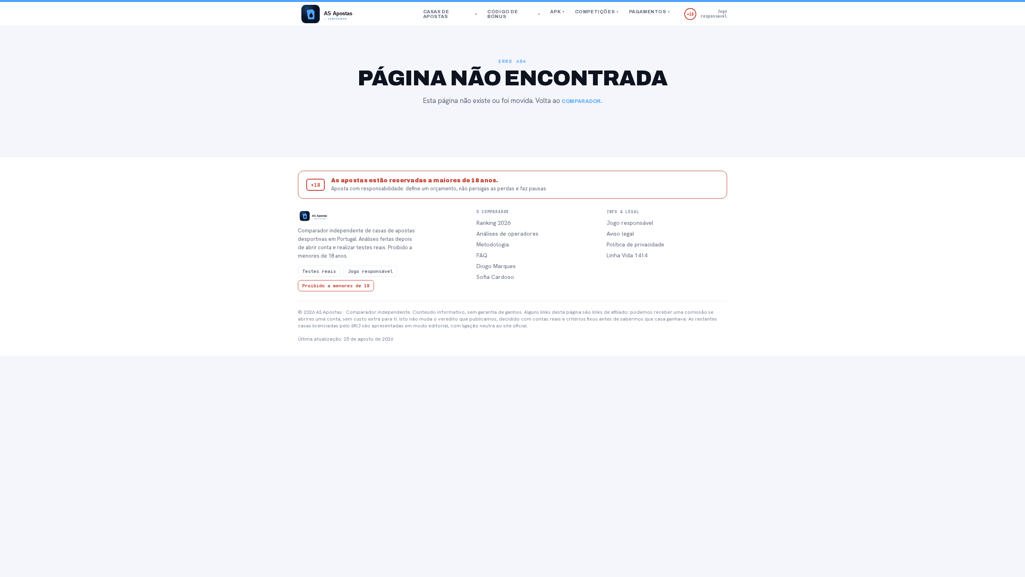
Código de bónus (513, 14)
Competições (597, 11)
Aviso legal (620, 233)
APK (557, 11)
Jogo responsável (630, 222)
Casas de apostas (450, 14)
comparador (581, 101)
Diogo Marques (496, 266)
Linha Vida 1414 (627, 255)
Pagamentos (649, 11)
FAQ (481, 255)
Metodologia (492, 244)
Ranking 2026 (493, 222)
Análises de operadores (507, 233)
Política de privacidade (635, 244)
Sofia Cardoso (495, 276)
